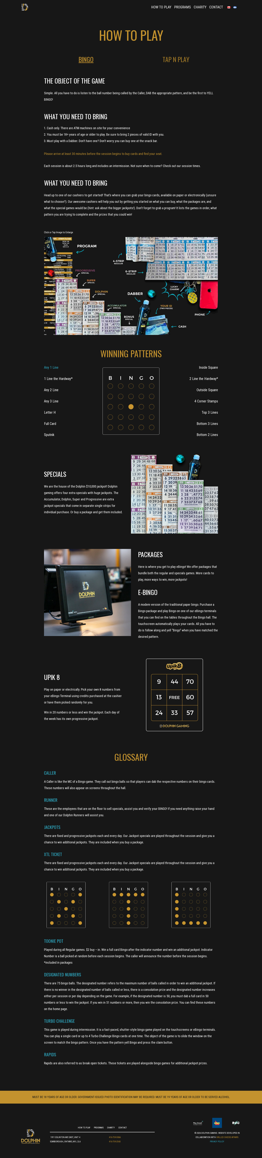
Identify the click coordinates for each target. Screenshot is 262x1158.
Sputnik (49, 435)
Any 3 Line (51, 401)
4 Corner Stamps (206, 401)
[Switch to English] (230, 7)
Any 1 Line (51, 367)
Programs (182, 7)
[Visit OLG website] (217, 1123)
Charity (200, 7)
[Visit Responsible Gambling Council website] (236, 1122)
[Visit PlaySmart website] (198, 1123)
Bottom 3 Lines (207, 424)
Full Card (50, 424)
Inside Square (208, 367)
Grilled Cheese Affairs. (227, 1137)
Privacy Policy (217, 1141)
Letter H (50, 412)
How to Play (161, 7)
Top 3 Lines (210, 412)
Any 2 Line (51, 390)
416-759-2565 (115, 1141)
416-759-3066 (115, 1137)
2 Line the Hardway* (203, 379)
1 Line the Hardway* (58, 379)
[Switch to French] (236, 7)
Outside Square (207, 390)
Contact (216, 7)
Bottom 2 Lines (207, 435)
